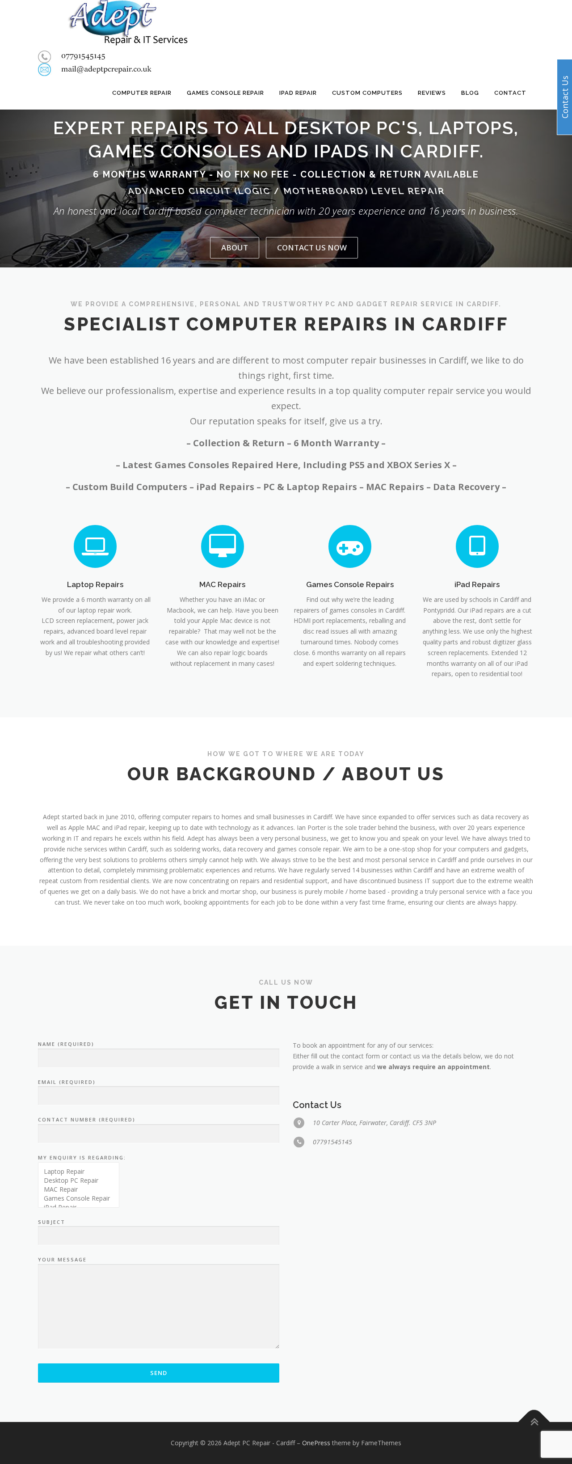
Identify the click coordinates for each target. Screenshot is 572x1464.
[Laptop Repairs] (95, 546)
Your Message (62, 1259)
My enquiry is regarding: (82, 1157)
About (234, 247)
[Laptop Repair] (78, 1171)
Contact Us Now (312, 247)
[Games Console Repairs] (350, 546)
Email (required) (67, 1082)
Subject (51, 1222)
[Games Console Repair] (78, 1198)
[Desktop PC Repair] (78, 1180)
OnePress (316, 1443)
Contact (510, 92)
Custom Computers (367, 92)
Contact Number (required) (86, 1119)
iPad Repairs (477, 584)
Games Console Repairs (350, 584)
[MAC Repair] (78, 1189)
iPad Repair (298, 92)
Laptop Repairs (95, 584)
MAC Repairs (222, 584)
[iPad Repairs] (477, 546)
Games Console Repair (225, 92)
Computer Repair (142, 92)
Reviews (432, 92)
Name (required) (66, 1044)
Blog (470, 92)
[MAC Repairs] (223, 546)
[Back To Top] (534, 1422)
